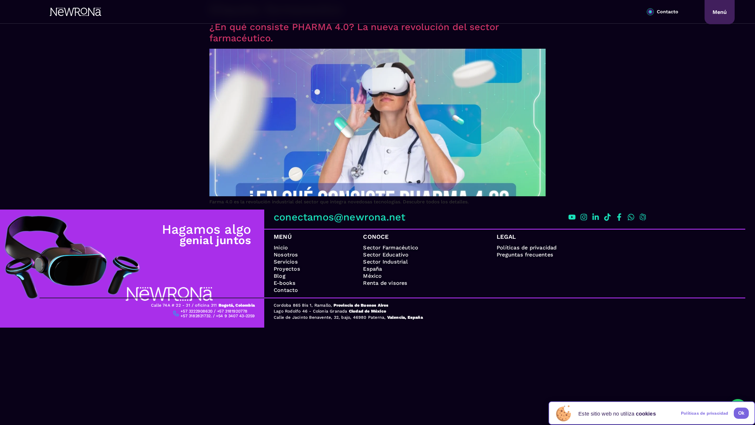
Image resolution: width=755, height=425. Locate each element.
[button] (741, 413)
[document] (377, 212)
